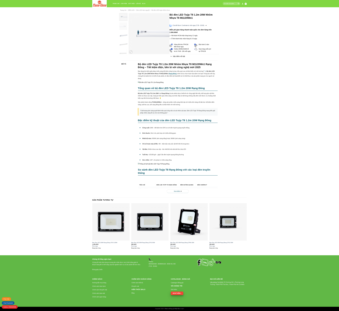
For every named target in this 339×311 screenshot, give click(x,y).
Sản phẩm (124, 3)
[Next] (166, 34)
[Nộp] (238, 3)
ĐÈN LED (131, 10)
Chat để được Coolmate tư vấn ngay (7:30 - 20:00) (188, 25)
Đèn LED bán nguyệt (143, 10)
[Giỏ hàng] (246, 4)
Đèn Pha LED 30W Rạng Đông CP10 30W (221, 242)
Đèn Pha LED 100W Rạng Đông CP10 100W (104, 242)
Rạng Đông (173, 73)
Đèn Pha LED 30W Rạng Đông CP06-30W (182, 242)
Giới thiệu (131, 3)
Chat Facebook (8, 303)
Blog (143, 3)
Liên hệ (138, 3)
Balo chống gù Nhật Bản (172, 308)
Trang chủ (116, 3)
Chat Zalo (6, 299)
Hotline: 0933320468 (9, 307)
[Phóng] (131, 52)
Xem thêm (177, 191)
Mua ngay (95, 246)
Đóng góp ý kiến (97, 269)
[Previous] (131, 34)
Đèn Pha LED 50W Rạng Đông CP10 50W (143, 242)
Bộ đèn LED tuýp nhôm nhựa (160, 10)
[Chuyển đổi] (171, 56)
